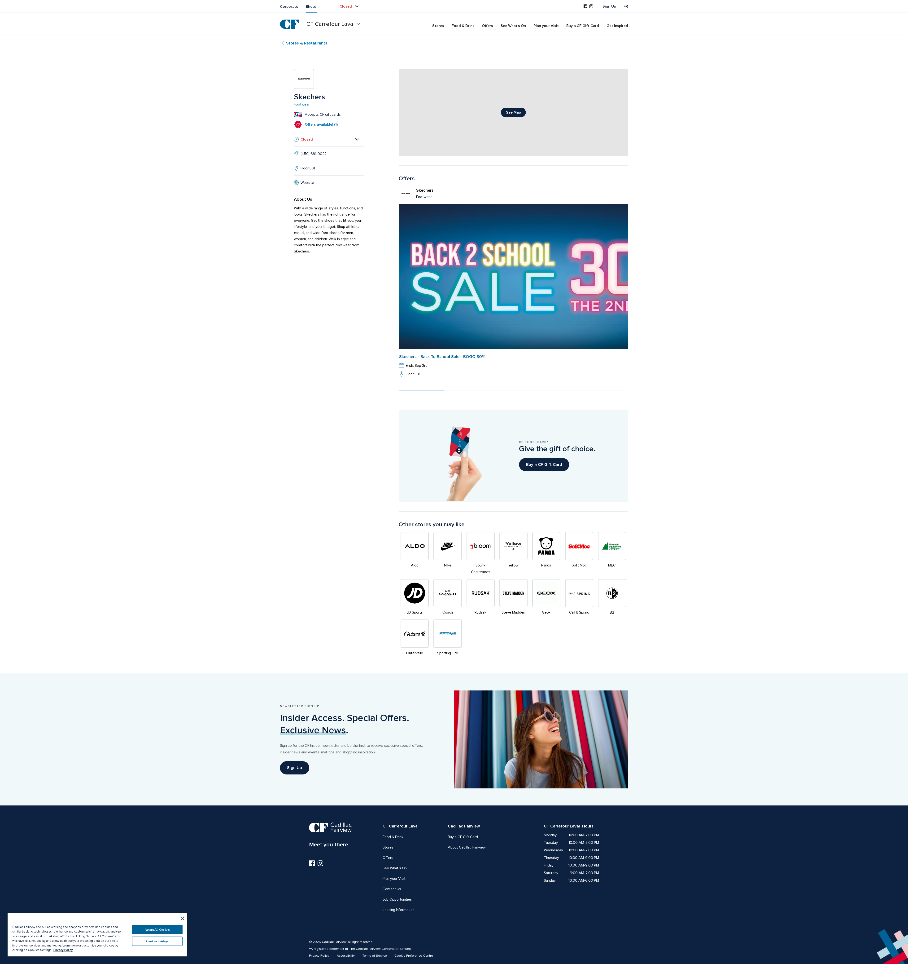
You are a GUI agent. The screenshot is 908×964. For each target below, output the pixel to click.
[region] (97, 934)
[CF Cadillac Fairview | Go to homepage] (289, 24)
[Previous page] (406, 288)
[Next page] (620, 288)
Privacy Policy (63, 950)
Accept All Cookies (157, 929)
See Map (513, 112)
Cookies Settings (157, 941)
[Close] (182, 918)
